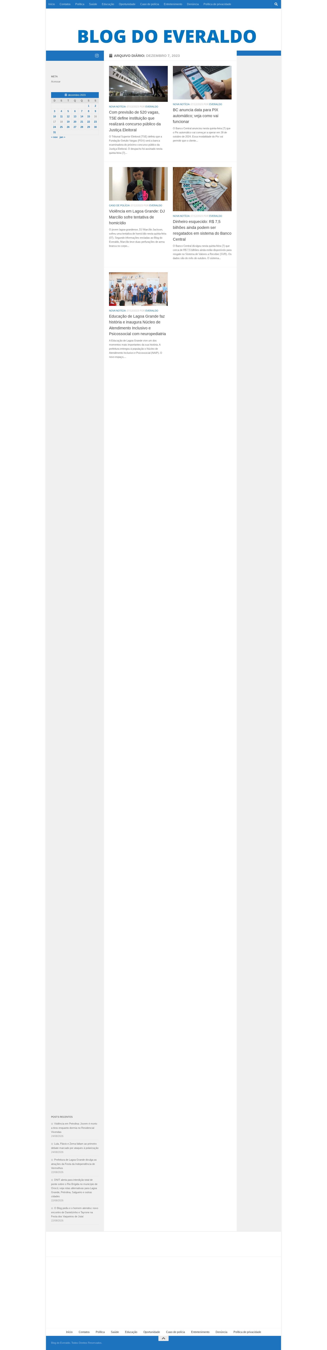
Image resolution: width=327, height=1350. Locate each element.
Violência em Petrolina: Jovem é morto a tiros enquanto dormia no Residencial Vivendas (74, 1127)
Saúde (93, 4)
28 (81, 127)
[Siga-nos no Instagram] (97, 55)
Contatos (65, 4)
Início (51, 4)
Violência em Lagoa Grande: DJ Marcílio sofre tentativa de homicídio (137, 217)
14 (81, 116)
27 (75, 127)
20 (75, 121)
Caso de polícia (149, 4)
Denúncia (193, 4)
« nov (54, 137)
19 (68, 121)
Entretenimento (173, 4)
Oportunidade (127, 4)
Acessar (55, 81)
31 (54, 132)
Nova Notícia (117, 106)
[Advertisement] (75, 199)
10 (54, 116)
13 (75, 116)
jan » (62, 137)
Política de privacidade (217, 4)
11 (61, 116)
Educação (108, 4)
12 (68, 116)
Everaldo (151, 106)
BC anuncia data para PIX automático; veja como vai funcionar (195, 116)
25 (61, 127)
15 (88, 116)
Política (79, 4)
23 (95, 121)
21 (81, 121)
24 (54, 127)
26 (68, 127)
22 (88, 121)
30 (95, 127)
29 (88, 127)
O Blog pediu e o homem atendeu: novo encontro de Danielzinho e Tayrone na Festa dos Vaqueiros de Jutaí (74, 1212)
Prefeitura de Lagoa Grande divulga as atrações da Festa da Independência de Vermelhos (74, 1163)
